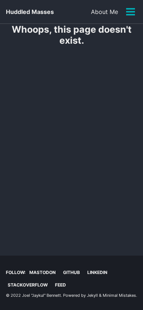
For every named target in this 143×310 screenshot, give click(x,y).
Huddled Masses (30, 11)
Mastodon (42, 272)
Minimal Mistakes (119, 295)
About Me (104, 11)
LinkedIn (97, 272)
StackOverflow (28, 285)
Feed (60, 285)
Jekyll (92, 295)
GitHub (71, 272)
